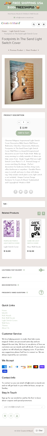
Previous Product (16, 50)
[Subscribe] (42, 407)
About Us (5, 328)
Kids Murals (6, 316)
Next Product (31, 50)
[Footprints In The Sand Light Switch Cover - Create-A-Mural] (23, 81)
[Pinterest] (4, 415)
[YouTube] (16, 415)
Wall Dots (6, 323)
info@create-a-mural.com (24, 17)
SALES (4, 313)
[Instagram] (10, 415)
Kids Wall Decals (8, 318)
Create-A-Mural (27, 431)
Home (4, 31)
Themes (5, 326)
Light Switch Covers (17, 31)
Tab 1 (5, 204)
